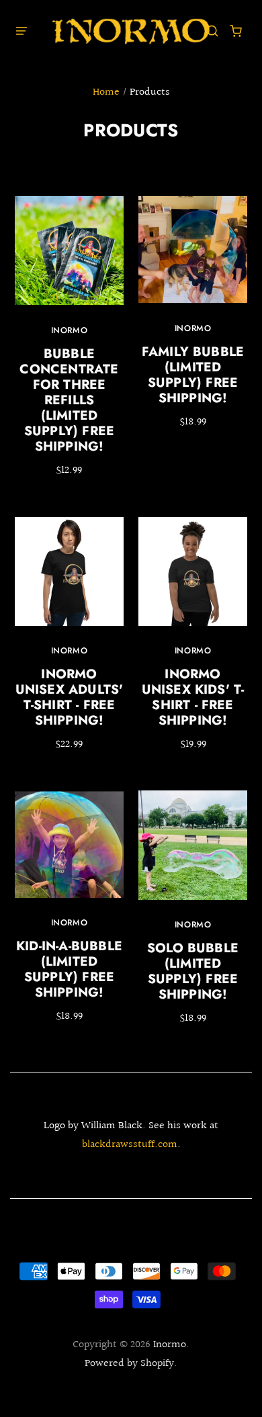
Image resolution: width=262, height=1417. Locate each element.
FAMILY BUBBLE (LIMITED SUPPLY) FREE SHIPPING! (193, 374)
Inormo (69, 330)
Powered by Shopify (129, 1363)
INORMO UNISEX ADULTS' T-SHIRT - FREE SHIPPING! (69, 696)
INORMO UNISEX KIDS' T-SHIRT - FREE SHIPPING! (193, 696)
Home (106, 92)
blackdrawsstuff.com (129, 1144)
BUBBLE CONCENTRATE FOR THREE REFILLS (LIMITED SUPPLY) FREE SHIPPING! (68, 400)
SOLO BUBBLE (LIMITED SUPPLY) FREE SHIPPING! (192, 970)
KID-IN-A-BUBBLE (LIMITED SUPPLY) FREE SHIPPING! (69, 968)
